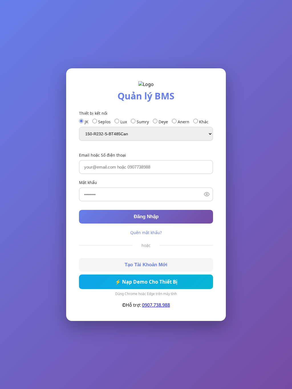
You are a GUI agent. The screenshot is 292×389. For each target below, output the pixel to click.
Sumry (142, 121)
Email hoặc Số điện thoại (102, 155)
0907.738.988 (156, 305)
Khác (203, 121)
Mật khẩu (88, 182)
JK (86, 121)
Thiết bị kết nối (93, 113)
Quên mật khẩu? (146, 232)
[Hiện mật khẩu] (206, 194)
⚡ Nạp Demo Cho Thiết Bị (146, 282)
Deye (162, 121)
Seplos (104, 121)
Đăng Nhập (146, 216)
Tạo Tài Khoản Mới (146, 264)
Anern (183, 121)
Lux (123, 121)
